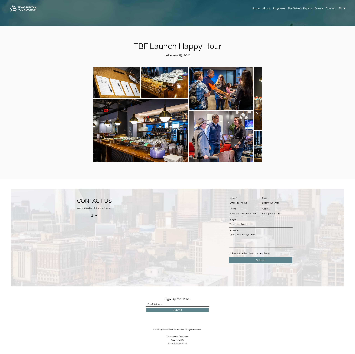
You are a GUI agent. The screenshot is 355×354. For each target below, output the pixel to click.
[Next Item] (257, 114)
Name (233, 198)
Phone (233, 209)
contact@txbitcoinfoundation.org (94, 208)
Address (266, 209)
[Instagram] (340, 8)
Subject (233, 219)
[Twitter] (344, 8)
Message (234, 230)
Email (265, 198)
